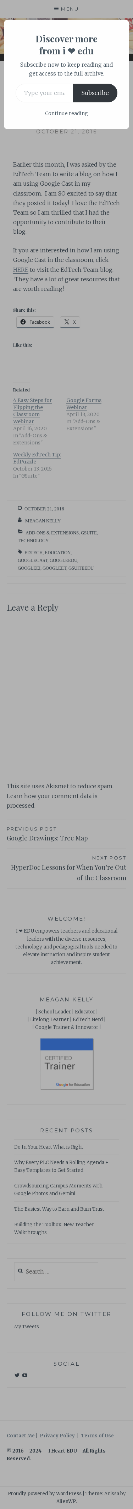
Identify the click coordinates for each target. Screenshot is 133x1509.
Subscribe (95, 92)
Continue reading (66, 113)
